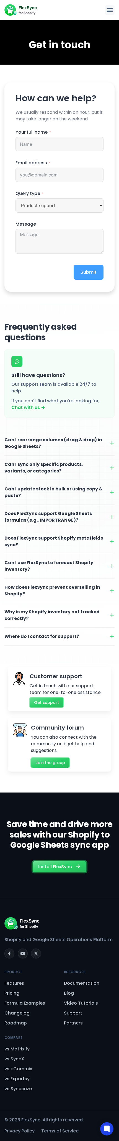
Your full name (31, 132)
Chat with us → (28, 407)
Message (25, 224)
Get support (46, 702)
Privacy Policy (19, 1131)
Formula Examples (24, 1003)
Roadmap (15, 1023)
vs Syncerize (18, 1088)
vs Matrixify (17, 1049)
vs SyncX (14, 1059)
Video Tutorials (81, 1003)
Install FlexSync (55, 866)
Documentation (81, 983)
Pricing (11, 993)
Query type (27, 193)
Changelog (17, 1013)
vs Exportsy (17, 1079)
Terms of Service (60, 1131)
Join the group (50, 762)
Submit (89, 272)
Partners (73, 1023)
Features (14, 983)
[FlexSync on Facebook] (9, 953)
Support (73, 1013)
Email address (31, 163)
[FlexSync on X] (36, 953)
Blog (69, 993)
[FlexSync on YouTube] (23, 953)
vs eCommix (18, 1069)
